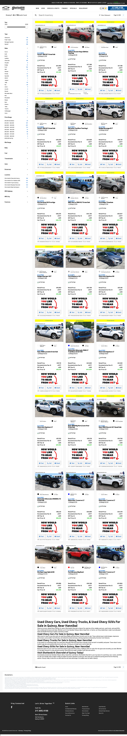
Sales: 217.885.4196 (57, 2)
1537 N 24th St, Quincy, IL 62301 (97, 2)
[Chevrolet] (5, 8)
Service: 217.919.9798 (69, 2)
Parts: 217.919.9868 (81, 2)
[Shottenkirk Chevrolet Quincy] (18, 8)
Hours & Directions (117, 9)
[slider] (6, 27)
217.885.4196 (117, 7)
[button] (62, 33)
